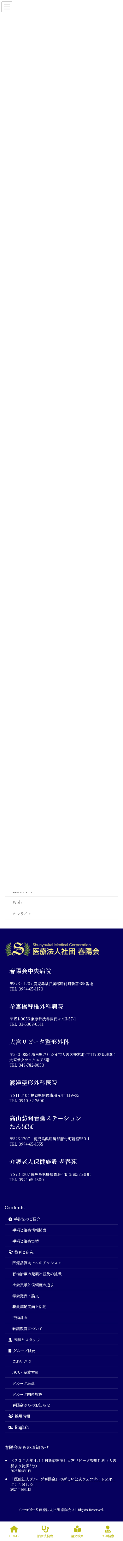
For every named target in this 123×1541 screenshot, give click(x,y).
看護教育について (27, 1328)
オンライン (22, 914)
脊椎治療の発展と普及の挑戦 (37, 1273)
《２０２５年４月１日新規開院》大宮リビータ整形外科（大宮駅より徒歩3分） (63, 1463)
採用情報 (22, 1416)
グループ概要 (24, 1350)
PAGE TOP (108, 1507)
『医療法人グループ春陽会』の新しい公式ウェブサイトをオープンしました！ (63, 1481)
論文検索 (77, 1535)
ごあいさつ (21, 1361)
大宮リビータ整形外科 (39, 1041)
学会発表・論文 (25, 1295)
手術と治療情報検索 (29, 1230)
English (22, 1427)
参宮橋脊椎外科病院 (36, 1006)
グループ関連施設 (27, 1394)
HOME (14, 1535)
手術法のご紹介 (27, 1219)
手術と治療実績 (25, 1240)
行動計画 (19, 1317)
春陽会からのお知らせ (31, 1405)
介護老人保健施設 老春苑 (43, 1161)
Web (17, 902)
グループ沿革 (23, 1383)
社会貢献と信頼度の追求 (33, 1284)
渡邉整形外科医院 (33, 1082)
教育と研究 (24, 1251)
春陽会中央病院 (30, 971)
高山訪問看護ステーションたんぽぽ (45, 1122)
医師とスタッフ (27, 1339)
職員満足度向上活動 (29, 1306)
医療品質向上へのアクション (37, 1262)
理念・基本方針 (25, 1372)
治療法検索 (45, 1535)
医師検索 (108, 1535)
